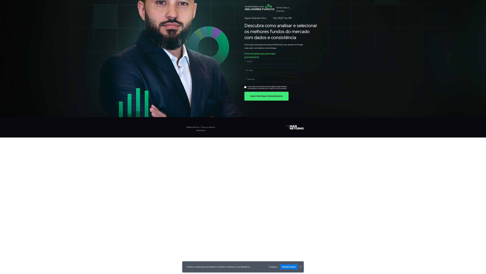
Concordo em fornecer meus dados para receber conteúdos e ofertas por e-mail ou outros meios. (267, 87)
